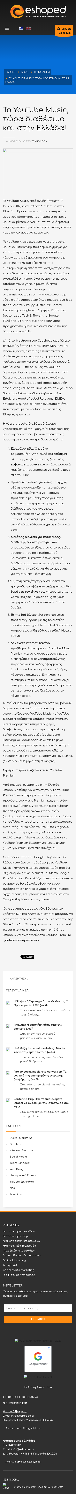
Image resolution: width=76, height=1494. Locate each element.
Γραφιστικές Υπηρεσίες (19, 1275)
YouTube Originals (55, 827)
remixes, (42, 459)
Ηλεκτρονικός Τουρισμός (19, 1245)
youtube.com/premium (20, 940)
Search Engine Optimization (22, 1255)
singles (31, 459)
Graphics (15, 1144)
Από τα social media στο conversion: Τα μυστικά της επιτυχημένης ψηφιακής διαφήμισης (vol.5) (40, 1075)
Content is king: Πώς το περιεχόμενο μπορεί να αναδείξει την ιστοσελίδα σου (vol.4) (41, 1103)
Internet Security (21, 1150)
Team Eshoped (20, 1163)
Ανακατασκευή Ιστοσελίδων (21, 1241)
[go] (65, 979)
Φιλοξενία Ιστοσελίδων (18, 1250)
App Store (25, 924)
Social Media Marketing (18, 1270)
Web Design (17, 1169)
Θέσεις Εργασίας (22, 1181)
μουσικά (21, 454)
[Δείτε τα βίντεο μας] (34, 1480)
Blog (24, 72)
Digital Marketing (21, 1138)
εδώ (54, 750)
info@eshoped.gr (22, 1415)
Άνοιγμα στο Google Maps (23, 1428)
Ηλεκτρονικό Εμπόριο (24, 1175)
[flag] (21, 28)
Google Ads (10, 1265)
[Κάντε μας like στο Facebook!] (22, 1480)
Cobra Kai (51, 832)
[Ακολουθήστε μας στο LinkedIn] (39, 1480)
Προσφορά (64, 30)
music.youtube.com (23, 294)
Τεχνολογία (42, 72)
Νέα (12, 1188)
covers (35, 464)
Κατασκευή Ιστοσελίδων (19, 1231)
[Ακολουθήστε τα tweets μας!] (28, 1480)
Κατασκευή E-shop (15, 1236)
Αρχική (11, 72)
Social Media (18, 1156)
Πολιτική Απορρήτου (38, 1387)
